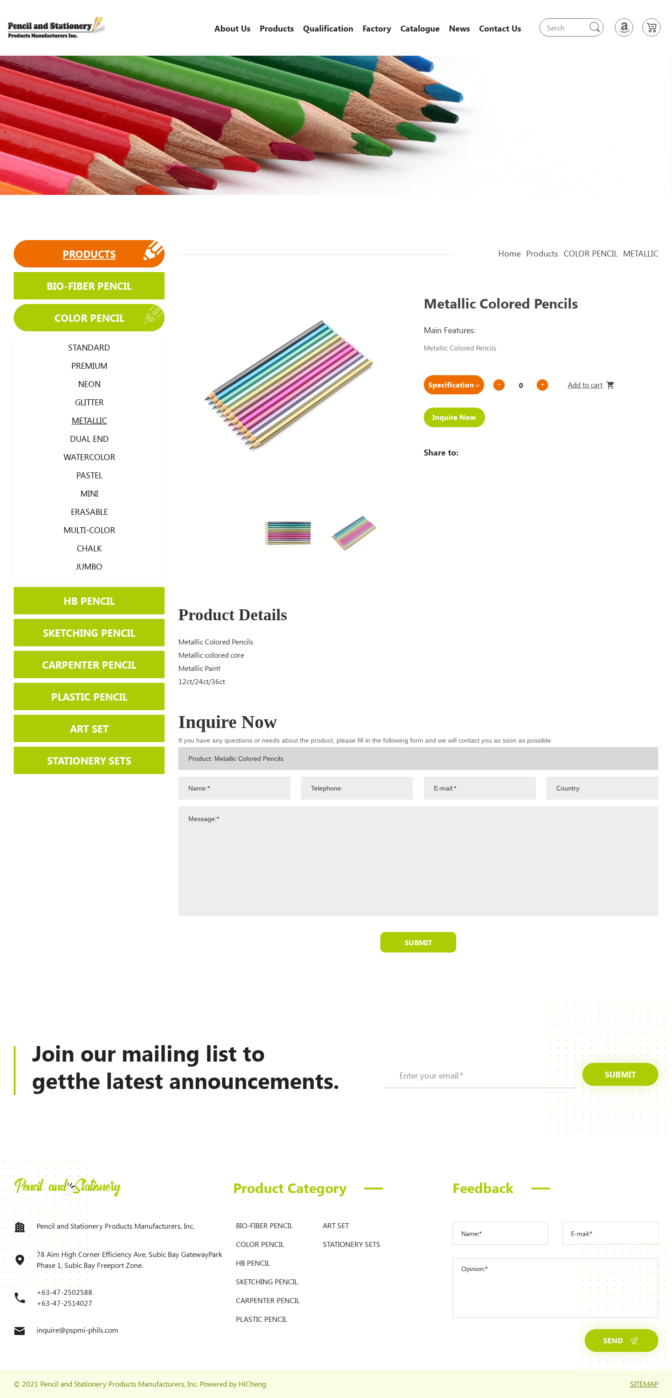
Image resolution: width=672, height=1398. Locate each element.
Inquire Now (454, 417)
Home (509, 253)
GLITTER (89, 402)
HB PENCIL (89, 600)
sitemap (644, 1383)
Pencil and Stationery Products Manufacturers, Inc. (115, 1225)
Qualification (328, 28)
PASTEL (89, 475)
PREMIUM (89, 365)
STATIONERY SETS (89, 760)
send (613, 1340)
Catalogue (420, 28)
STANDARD (89, 347)
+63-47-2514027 (64, 1303)
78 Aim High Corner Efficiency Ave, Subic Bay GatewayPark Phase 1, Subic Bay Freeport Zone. (129, 1259)
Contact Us (500, 28)
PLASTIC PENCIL (89, 696)
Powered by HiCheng (233, 1383)
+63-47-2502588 (64, 1292)
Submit (418, 942)
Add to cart (585, 384)
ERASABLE (89, 512)
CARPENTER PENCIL (89, 664)
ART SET (89, 728)
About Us (232, 28)
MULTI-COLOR (89, 530)
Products (277, 28)
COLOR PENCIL (89, 318)
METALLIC (89, 420)
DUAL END (89, 439)
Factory (377, 28)
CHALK (89, 548)
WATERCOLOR (89, 457)
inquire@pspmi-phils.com (77, 1330)
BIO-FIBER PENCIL (89, 286)
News (459, 28)
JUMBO (89, 566)
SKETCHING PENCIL (89, 632)
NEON (89, 384)
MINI (89, 493)
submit (620, 1074)
